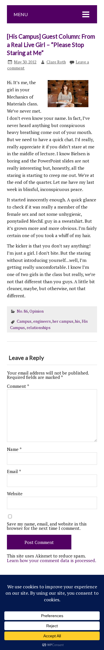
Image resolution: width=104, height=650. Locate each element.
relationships (39, 327)
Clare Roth (56, 62)
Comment (18, 386)
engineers (42, 321)
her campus (63, 321)
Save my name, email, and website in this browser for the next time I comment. (47, 526)
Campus (24, 321)
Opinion (36, 311)
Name (14, 449)
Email (14, 471)
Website (15, 494)
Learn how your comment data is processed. (51, 560)
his (77, 321)
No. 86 (22, 311)
